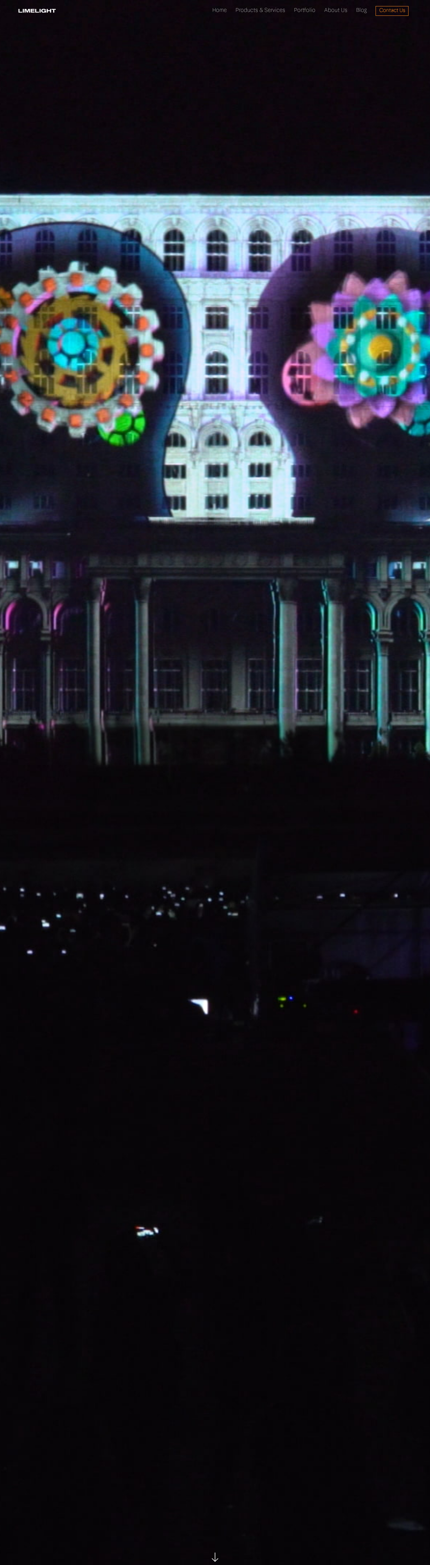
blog (361, 10)
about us (335, 10)
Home (219, 10)
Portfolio (304, 10)
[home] (37, 10)
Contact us (392, 10)
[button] (260, 11)
